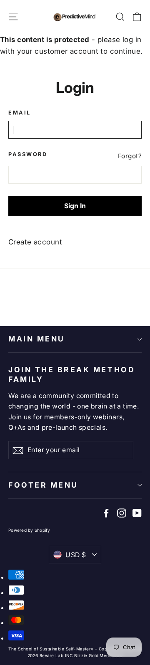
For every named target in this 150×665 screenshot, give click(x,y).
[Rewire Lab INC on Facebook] (106, 512)
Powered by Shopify (29, 530)
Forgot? (130, 156)
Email (19, 113)
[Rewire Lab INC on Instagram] (121, 512)
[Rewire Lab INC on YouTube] (137, 512)
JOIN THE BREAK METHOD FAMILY (71, 374)
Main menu (36, 338)
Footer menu (43, 485)
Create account (35, 242)
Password (27, 154)
